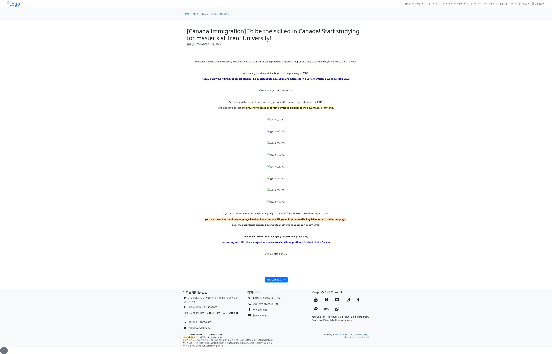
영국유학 (458, 3)
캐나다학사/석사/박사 (218, 13)
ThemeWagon (363, 334)
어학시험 (487, 3)
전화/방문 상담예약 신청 (265, 303)
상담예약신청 (503, 3)
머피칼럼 (416, 3)
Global (538, 3)
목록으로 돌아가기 (276, 279)
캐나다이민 (473, 3)
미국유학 (445, 3)
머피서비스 (521, 3)
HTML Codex (338, 334)
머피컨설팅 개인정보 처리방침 (356, 337)
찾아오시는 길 (260, 315)
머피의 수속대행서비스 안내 (266, 298)
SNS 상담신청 (260, 309)
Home (406, 3)
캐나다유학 (431, 3)
